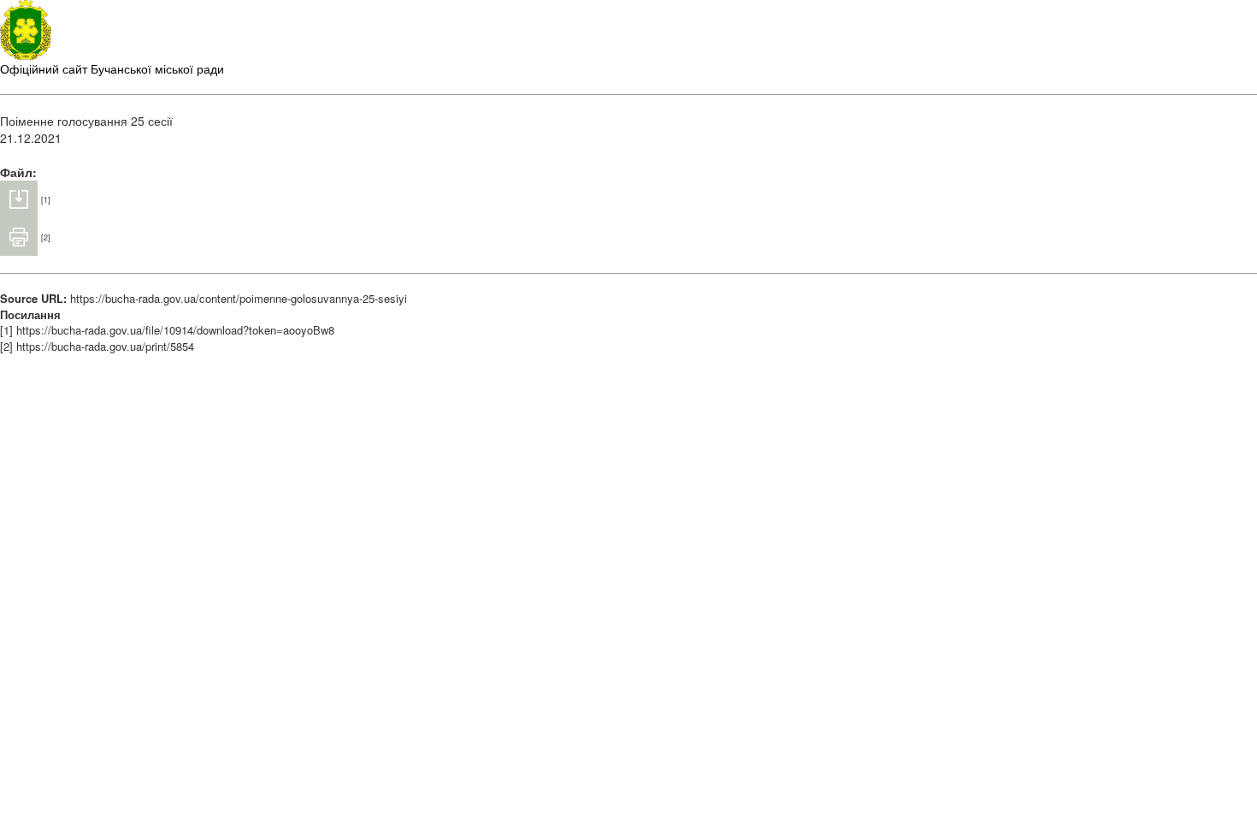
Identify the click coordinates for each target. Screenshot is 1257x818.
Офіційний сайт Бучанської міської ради (112, 68)
